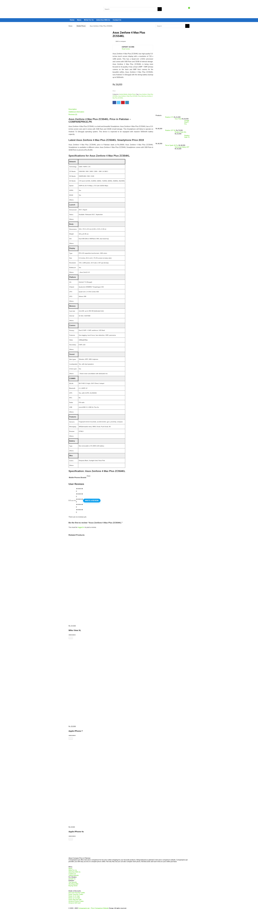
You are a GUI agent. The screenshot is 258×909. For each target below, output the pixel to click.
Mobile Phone (81, 26)
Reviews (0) (73, 114)
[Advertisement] (172, 80)
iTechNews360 (73, 884)
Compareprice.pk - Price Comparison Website (93, 908)
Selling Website (74, 875)
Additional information (76, 112)
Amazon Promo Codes (76, 901)
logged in (81, 527)
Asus (114, 91)
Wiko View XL (75, 630)
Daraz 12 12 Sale (74, 898)
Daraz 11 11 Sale (74, 896)
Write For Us (89, 20)
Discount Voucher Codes (77, 892)
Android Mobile (123, 94)
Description (73, 109)
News (79, 20)
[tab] (111, 109)
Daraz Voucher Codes (76, 894)
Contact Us (117, 20)
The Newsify (73, 882)
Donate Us (72, 879)
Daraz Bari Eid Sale (75, 899)
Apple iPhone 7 (76, 731)
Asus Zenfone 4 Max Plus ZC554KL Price (129, 96)
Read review (126, 49)
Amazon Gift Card (74, 903)
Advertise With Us (103, 20)
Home (72, 20)
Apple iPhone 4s (76, 832)
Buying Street (73, 885)
